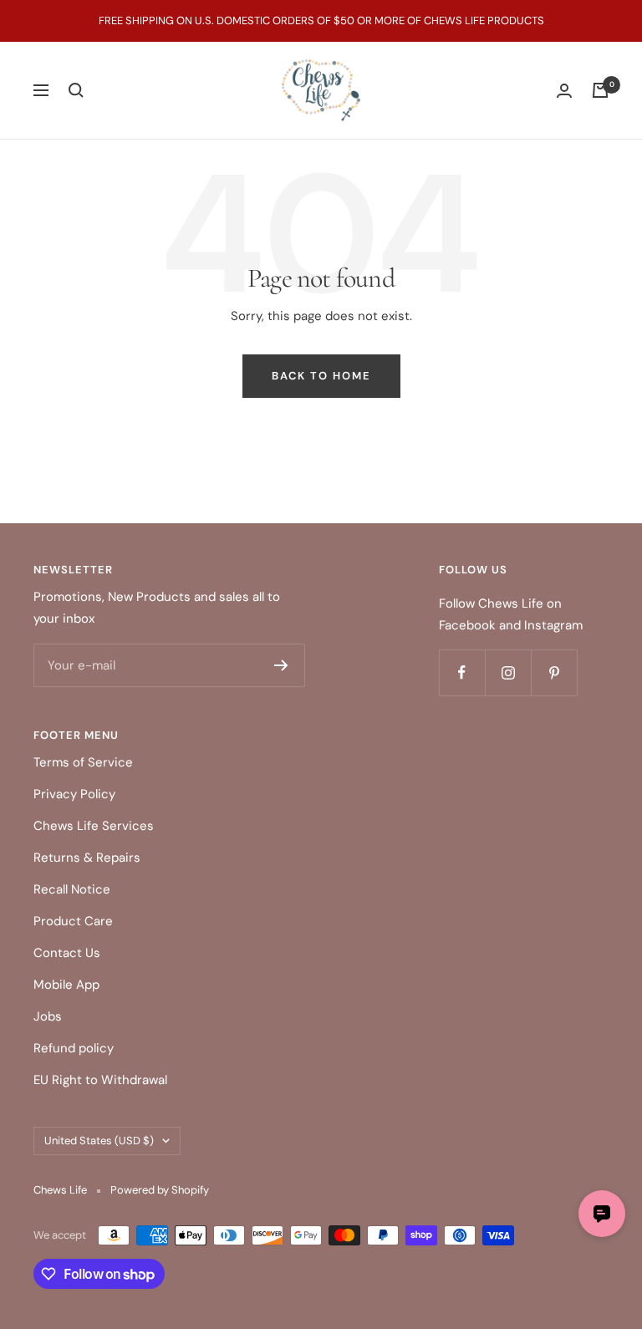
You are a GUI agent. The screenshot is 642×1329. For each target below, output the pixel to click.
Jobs (47, 1016)
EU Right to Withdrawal (100, 1080)
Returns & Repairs (86, 857)
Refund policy (73, 1048)
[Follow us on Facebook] (462, 672)
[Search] (76, 90)
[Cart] (600, 90)
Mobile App (66, 984)
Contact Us (66, 953)
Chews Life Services (93, 825)
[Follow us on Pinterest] (554, 672)
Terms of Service (83, 762)
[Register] (281, 665)
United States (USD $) (99, 1140)
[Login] (564, 91)
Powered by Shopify (159, 1190)
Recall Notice (71, 889)
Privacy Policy (74, 794)
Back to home (321, 376)
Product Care (73, 921)
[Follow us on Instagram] (508, 672)
